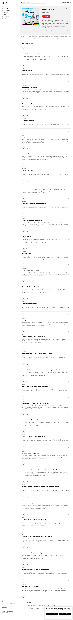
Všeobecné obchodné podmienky (7, 606)
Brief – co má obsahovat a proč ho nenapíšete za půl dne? (36, 420)
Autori (5, 14)
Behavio (47, 12)
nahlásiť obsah (53, 38)
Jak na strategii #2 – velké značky (30, 602)
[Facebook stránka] (3, 601)
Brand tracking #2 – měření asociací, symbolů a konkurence (37, 536)
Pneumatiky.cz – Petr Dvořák (29, 87)
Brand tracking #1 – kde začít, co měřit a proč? (34, 519)
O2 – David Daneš (26, 253)
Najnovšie (6, 8)
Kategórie (6, 12)
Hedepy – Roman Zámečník (29, 320)
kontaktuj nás (13, 603)
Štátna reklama (4, 608)
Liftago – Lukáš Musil (27, 137)
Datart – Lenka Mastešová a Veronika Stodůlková (34, 203)
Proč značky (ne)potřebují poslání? (30, 453)
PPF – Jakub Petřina (27, 237)
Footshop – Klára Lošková (28, 153)
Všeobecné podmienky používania (7, 611)
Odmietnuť (52, 613)
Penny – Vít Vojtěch (27, 70)
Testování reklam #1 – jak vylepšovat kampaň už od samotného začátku (40, 486)
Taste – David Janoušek (28, 120)
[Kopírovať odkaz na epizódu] (68, 49)
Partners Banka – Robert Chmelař (30, 270)
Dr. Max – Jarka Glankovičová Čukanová (32, 220)
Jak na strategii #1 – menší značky (30, 586)
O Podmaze (6, 16)
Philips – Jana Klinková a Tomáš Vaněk (32, 187)
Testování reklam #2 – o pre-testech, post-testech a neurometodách (39, 469)
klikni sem (30, 39)
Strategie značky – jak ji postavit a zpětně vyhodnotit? (36, 403)
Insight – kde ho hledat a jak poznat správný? (33, 436)
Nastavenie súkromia (5, 612)
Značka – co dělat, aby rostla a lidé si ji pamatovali (35, 386)
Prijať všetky (64, 613)
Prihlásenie (63, 2)
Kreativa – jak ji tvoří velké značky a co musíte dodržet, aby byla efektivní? (41, 370)
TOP (5, 6)
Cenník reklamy (4, 607)
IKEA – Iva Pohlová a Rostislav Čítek (31, 54)
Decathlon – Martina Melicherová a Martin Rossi (34, 336)
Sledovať (46, 16)
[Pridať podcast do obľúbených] (64, 8)
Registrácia (68, 2)
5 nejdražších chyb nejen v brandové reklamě (33, 503)
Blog (5, 18)
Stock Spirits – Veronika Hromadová (31, 286)
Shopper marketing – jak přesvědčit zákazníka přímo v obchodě (38, 353)
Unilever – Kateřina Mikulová (29, 303)
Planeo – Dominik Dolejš (28, 103)
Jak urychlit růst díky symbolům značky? (32, 553)
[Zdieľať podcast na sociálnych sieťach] (66, 8)
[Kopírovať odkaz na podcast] (69, 8)
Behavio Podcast (25, 36)
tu (68, 610)
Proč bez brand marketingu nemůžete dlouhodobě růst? (36, 569)
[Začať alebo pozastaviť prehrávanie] (23, 48)
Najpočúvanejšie (7, 10)
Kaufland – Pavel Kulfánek (28, 170)
